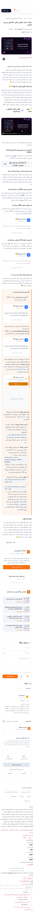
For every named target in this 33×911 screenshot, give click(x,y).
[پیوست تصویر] (21, 676)
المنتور (14, 155)
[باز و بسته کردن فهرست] (3, 728)
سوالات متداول (9, 830)
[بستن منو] (24, 884)
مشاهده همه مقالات (16, 764)
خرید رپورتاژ (27, 800)
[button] (15, 892)
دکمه (22, 110)
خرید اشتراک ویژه (28, 909)
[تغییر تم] (17, 10)
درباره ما (22, 907)
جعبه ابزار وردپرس (25, 792)
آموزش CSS (7, 894)
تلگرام (9, 773)
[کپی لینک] (27, 700)
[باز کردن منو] (30, 10)
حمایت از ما (16, 907)
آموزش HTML (14, 894)
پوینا (23, 872)
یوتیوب (22, 773)
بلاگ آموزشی (22, 830)
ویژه (25, 18)
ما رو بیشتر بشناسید (28, 835)
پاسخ (22, 700)
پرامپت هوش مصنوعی (24, 894)
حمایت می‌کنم (15, 567)
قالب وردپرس (26, 902)
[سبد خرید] (21, 10)
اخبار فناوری (13, 796)
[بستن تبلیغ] (4, 59)
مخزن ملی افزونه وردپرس (11, 792)
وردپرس (22, 796)
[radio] (11, 583)
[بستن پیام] (6, 383)
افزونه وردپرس (19, 902)
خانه (29, 18)
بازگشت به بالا (28, 878)
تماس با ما (15, 830)
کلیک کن (15, 165)
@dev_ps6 (23, 881)
